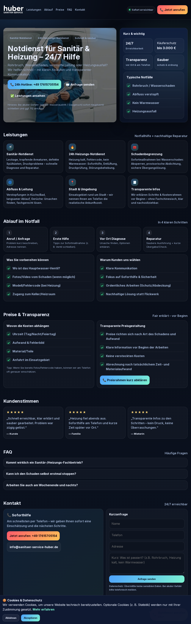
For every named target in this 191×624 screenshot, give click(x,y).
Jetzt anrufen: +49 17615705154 (33, 536)
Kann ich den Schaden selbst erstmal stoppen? (41, 474)
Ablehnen (10, 618)
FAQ (69, 9)
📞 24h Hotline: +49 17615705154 (34, 84)
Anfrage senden (147, 579)
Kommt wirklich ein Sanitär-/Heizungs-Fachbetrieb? (44, 462)
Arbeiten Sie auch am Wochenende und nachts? (42, 485)
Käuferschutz (166, 43)
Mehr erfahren (43, 609)
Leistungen (33, 9)
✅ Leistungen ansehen (27, 96)
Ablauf (48, 9)
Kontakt (80, 9)
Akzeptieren (30, 618)
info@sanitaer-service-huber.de (34, 547)
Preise (60, 9)
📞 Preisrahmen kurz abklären (125, 380)
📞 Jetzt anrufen (172, 10)
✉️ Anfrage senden (80, 84)
